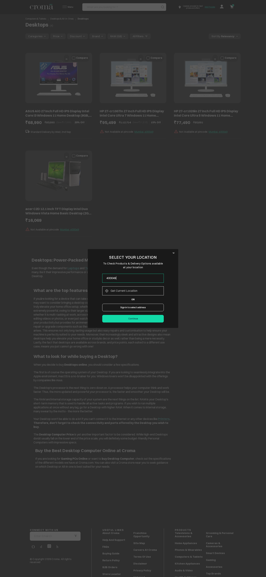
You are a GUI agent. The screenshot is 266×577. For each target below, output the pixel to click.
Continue (133, 318)
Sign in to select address (133, 307)
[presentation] (133, 278)
